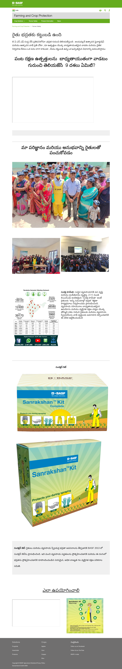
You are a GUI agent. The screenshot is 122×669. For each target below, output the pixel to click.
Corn (42, 650)
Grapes (43, 654)
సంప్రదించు (75, 642)
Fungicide (15, 646)
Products (15, 654)
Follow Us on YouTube (77, 650)
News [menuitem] (59, 21)
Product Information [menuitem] (47, 21)
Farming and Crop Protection (21, 26)
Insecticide (15, 650)
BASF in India (75, 654)
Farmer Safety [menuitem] (33, 21)
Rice (42, 658)
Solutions (16, 642)
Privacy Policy (41, 663)
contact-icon (108, 10)
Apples (43, 646)
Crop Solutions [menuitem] (18, 21)
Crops (43, 642)
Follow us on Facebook (78, 646)
